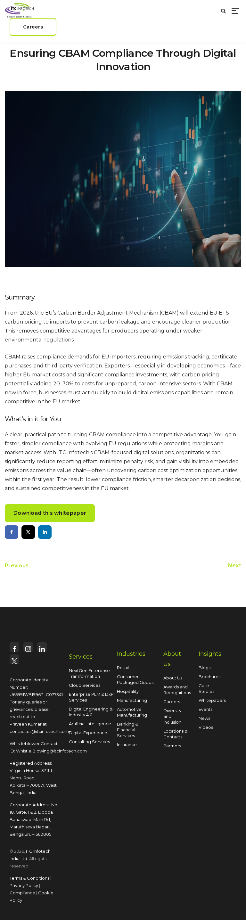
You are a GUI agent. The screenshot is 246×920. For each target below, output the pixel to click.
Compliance (22, 892)
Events (205, 709)
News (204, 718)
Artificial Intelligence (90, 723)
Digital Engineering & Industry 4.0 (90, 711)
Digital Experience (88, 732)
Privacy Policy (24, 885)
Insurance (127, 744)
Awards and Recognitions (177, 689)
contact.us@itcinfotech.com (39, 731)
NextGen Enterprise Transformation (89, 673)
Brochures (209, 676)
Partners (172, 745)
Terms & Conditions (29, 878)
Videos (206, 727)
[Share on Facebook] (11, 532)
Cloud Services (84, 685)
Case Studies (206, 688)
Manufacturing (132, 700)
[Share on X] (28, 532)
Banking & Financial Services (127, 729)
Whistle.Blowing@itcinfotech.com (51, 750)
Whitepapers (212, 700)
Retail (123, 667)
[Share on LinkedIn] (45, 532)
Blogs (204, 667)
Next (234, 566)
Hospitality (128, 691)
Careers (171, 701)
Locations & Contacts (175, 733)
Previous (17, 566)
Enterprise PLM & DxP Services (91, 697)
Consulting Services (89, 741)
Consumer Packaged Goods (135, 679)
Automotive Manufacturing (132, 712)
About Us (172, 677)
